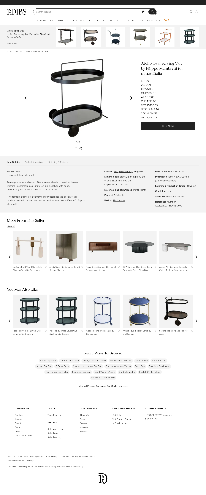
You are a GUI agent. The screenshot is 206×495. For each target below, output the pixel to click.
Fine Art (18, 423)
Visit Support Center (122, 419)
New (169, 191)
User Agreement (36, 456)
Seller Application (55, 429)
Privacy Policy (51, 456)
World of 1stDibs (149, 20)
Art (90, 20)
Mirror (143, 189)
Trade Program (54, 415)
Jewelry (101, 20)
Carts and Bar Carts (40, 51)
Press (82, 419)
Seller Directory (55, 437)
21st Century (119, 200)
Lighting (78, 20)
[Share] (76, 148)
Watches (115, 20)
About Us (84, 415)
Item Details (13, 162)
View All (11, 226)
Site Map (30, 460)
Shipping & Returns (58, 162)
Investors (84, 427)
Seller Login (53, 433)
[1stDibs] (16, 12)
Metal (136, 189)
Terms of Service (72, 466)
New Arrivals (45, 20)
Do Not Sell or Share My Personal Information (77, 456)
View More (12, 43)
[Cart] (196, 11)
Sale (166, 20)
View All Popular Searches (103, 386)
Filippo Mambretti (123, 171)
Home (9, 51)
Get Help (117, 415)
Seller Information (34, 162)
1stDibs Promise (120, 423)
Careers (83, 423)
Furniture (63, 20)
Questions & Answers (25, 435)
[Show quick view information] (45, 266)
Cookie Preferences (16, 460)
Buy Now (168, 126)
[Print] (80, 148)
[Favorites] (191, 11)
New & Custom (181, 176)
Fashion (130, 20)
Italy (124, 195)
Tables (27, 51)
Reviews (83, 431)
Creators (18, 431)
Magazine (158, 415)
